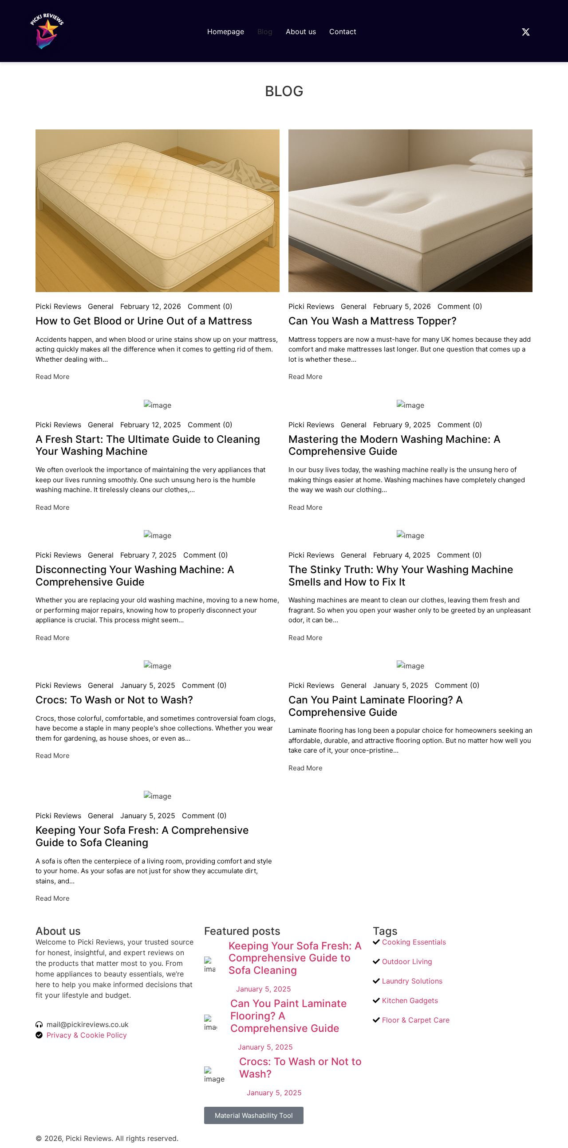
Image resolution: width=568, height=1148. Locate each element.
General (101, 306)
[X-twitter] (525, 31)
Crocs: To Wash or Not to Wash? (114, 700)
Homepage (225, 31)
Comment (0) (210, 306)
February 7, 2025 (148, 555)
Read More (53, 376)
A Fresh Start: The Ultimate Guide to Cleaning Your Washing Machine (148, 445)
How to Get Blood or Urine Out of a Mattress (144, 321)
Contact (342, 31)
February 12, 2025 (150, 424)
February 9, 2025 (402, 424)
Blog (264, 31)
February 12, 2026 (150, 306)
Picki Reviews (58, 306)
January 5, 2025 (147, 685)
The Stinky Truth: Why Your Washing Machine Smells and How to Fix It (400, 575)
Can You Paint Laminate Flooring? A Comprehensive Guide (375, 706)
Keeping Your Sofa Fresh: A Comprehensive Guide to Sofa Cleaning (142, 836)
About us (301, 31)
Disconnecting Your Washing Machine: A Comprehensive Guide (135, 575)
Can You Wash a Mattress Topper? (372, 321)
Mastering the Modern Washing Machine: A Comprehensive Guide (394, 445)
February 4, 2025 (401, 555)
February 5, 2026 (402, 306)
